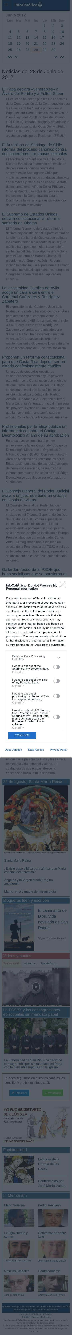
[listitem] (36, 657)
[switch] (56, 667)
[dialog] (36, 667)
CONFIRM (22, 735)
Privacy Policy (58, 749)
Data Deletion (13, 749)
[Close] (64, 586)
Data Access (36, 749)
